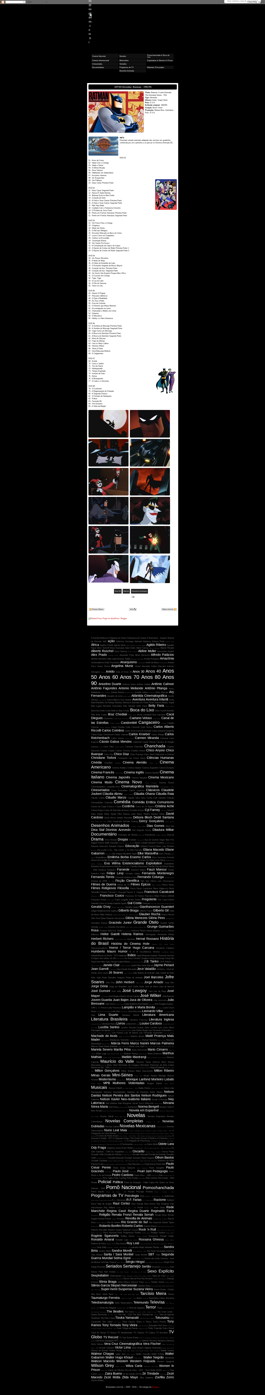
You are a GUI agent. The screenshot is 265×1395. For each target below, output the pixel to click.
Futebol (171, 899)
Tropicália (158, 1328)
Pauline (142, 1164)
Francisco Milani (152, 896)
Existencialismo (133, 863)
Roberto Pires (170, 1226)
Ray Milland (109, 1207)
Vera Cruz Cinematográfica (123, 1343)
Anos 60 (108, 677)
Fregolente (149, 899)
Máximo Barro (159, 1062)
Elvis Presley (165, 853)
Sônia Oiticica (124, 1282)
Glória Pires (157, 918)
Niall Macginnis (124, 1103)
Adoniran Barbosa (142, 641)
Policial (104, 1181)
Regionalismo (94, 1215)
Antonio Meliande (131, 688)
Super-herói (109, 1289)
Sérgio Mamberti (158, 1262)
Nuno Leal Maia (115, 1130)
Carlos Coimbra (113, 730)
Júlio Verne (110, 1004)
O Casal (119, 1133)
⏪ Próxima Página (96, 609)
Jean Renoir (112, 969)
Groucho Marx (143, 927)
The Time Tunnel (112, 1315)
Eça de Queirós (152, 840)
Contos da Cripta (98, 806)
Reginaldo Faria (162, 1211)
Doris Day (141, 835)
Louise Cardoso (151, 1023)
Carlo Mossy (147, 727)
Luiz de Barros (131, 1033)
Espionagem (113, 860)
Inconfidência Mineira (167, 952)
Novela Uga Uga (120, 1116)
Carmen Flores (129, 738)
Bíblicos (114, 710)
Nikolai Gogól (158, 1103)
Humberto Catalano (165, 948)
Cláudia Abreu (112, 794)
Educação (132, 846)
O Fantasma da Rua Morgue (164, 1136)
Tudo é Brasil (168, 1328)
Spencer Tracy (137, 1282)
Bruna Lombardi (144, 714)
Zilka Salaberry (146, 1377)
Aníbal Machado (142, 666)
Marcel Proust (162, 1040)
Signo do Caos (159, 1276)
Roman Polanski (142, 1236)
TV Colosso (138, 1332)
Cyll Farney (164, 810)
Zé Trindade (150, 1373)
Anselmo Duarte (110, 684)
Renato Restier (104, 1218)
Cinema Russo (166, 782)
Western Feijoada (142, 1361)
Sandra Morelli (122, 1250)
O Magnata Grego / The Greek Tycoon (130, 1138)
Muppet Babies (154, 1083)
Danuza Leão (129, 814)
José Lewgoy (134, 990)
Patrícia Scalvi (97, 1164)
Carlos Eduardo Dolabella (163, 731)
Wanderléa (169, 1358)
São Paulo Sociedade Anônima (160, 1251)
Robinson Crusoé (130, 1230)
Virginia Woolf (135, 1351)
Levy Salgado (167, 1011)
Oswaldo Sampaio (132, 1158)
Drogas (123, 839)
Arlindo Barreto (117, 692)
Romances (153, 1236)
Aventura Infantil (157, 699)
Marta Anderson (155, 1053)
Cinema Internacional (100, 60)
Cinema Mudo (101, 782)
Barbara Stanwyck (123, 702)
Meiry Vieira (112, 1065)
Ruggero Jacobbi (111, 1244)
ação (111, 641)
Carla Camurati (132, 727)
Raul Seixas (149, 1204)
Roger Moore (170, 1233)
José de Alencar (166, 986)
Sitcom (126, 1278)
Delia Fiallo (103, 821)
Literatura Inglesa (161, 1019)
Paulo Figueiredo (142, 1168)
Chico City (108, 754)
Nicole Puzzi (138, 1103)
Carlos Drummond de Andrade (138, 731)
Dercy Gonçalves (151, 821)
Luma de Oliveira (169, 1033)
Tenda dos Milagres (108, 1308)
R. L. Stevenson (119, 1200)
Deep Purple (94, 821)
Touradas (98, 1328)
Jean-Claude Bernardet (126, 969)
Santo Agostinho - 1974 (139, 1251)
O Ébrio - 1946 (136, 1136)
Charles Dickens (122, 750)
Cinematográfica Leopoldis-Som (105, 786)
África (95, 645)
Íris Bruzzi (129, 958)
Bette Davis (142, 706)
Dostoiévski (150, 835)
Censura (129, 746)
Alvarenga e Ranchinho (137, 659)
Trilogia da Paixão (130, 1328)
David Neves (110, 817)
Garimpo (146, 903)
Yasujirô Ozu (101, 1374)
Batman (126, 591)
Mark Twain (119, 1054)
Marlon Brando (143, 1054)
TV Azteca (111, 1332)
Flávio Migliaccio (160, 888)
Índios (132, 955)
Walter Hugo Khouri (119, 1357)
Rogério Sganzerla (105, 1235)
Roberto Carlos (132, 1226)
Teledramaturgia (102, 1302)
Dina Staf (97, 830)
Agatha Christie (106, 645)
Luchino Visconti (128, 1027)
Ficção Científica (127, 880)
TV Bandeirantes (124, 1332)
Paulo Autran (150, 1164)
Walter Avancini (130, 1354)
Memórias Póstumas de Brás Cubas (157, 1065)
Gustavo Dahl (106, 930)
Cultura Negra (97, 810)
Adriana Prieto (158, 641)
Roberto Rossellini (99, 1230)
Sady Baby (102, 1247)
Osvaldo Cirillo (97, 1154)
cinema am (153, 763)
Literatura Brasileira (109, 1019)
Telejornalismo (126, 1303)
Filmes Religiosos (103, 888)
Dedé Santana (164, 817)
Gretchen (135, 927)
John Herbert (125, 982)
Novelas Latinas (112, 1126)
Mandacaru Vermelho (119, 1040)
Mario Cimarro (158, 1049)
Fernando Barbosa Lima (126, 877)
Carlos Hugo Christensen (102, 734)
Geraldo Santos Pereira (118, 907)
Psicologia (132, 1195)
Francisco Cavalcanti (159, 892)
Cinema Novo (128, 782)
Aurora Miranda (102, 700)
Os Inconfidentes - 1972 (140, 1148)
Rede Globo (159, 1207)
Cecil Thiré (108, 746)
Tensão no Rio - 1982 (123, 1308)
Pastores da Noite (166, 1160)
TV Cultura (150, 1332)
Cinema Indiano (119, 773)
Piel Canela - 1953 (166, 1178)
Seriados (123, 64)
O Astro (130, 1131)
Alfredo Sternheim (99, 659)
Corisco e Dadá (114, 806)
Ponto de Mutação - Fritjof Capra (139, 1182)
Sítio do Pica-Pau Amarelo (141, 1278)
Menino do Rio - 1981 (100, 1067)
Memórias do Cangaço (129, 1065)
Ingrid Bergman (143, 955)
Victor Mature (138, 1348)
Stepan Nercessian (124, 1285)
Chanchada (154, 746)
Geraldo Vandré (132, 907)
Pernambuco (98, 1178)
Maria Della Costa (123, 1046)
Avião (171, 700)
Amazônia (167, 658)
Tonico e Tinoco (143, 1322)
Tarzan (171, 1294)
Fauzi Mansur (157, 869)
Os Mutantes (167, 1148)
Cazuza (94, 746)
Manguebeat (138, 1040)
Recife (140, 1207)
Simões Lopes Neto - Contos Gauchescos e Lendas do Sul (107, 1279)
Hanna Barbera (153, 930)
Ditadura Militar (163, 830)
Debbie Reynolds (124, 817)
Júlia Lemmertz (160, 1000)
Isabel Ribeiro (124, 961)
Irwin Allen (100, 961)
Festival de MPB (99, 881)
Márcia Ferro (120, 1043)
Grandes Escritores (116, 927)
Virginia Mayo (126, 1351)
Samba (161, 1247)
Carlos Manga (157, 734)
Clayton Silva (134, 798)
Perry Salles (108, 1178)
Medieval (103, 1065)
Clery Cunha (146, 798)
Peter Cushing (120, 1178)
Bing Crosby (124, 710)
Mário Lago (101, 1053)
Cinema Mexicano (161, 777)
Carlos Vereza (117, 738)
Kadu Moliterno (130, 1004)
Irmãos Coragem (141, 958)
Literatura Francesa (138, 1020)
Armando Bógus (129, 692)
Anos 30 (139, 671)
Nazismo (108, 1092)
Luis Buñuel (128, 1030)
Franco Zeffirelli (167, 896)
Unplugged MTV (111, 1340)
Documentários (98, 67)
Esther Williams (134, 860)
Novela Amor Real (108, 1111)
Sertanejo (132, 1266)
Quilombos (169, 1196)
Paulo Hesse (108, 1172)
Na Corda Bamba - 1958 (130, 1088)
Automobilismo (113, 700)
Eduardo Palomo (116, 846)
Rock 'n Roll (147, 1229)
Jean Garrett (99, 969)
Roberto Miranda (161, 1226)
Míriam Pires (138, 1076)
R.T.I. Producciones (147, 1200)
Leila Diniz (115, 1011)
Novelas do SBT (153, 1122)
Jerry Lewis (103, 973)
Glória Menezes (136, 918)
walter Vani (120, 1354)
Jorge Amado (153, 982)
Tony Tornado (111, 1325)
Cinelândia (117, 763)
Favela (171, 870)
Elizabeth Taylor (130, 853)
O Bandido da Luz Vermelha (142, 1131)
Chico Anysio (155, 750)
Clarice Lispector (137, 790)
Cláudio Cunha (97, 798)
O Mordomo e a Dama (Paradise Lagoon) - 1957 (113, 1141)
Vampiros (161, 1340)
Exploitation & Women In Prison (160, 60)
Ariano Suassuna (105, 692)
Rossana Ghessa (151, 1239)
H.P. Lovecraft (127, 931)
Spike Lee (147, 1282)
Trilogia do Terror (142, 1328)
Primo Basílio (97, 1191)
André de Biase (152, 662)
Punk (142, 1196)
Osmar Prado (168, 1151)
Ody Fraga (98, 1147)
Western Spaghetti (165, 1361)
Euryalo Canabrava (97, 864)
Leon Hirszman (134, 1011)
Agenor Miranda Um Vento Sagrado (136, 645)
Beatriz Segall (168, 702)
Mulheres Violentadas (129, 1083)
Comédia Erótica (144, 802)
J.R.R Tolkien (165, 961)
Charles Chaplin (107, 750)
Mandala (132, 1040)
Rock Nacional (109, 1232)
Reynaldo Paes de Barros (160, 1219)
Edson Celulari (141, 843)
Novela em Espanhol (143, 1110)
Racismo (160, 1199)
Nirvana (168, 1103)
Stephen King (144, 1286)
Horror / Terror (120, 947)
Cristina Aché (164, 806)
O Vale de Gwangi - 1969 (140, 1144)
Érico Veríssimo (159, 857)
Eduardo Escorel (169, 843)
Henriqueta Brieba (165, 934)
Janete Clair (111, 965)
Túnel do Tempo (98, 1332)
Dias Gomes (155, 826)
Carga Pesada (117, 727)
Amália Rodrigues (151, 659)
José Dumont (100, 991)
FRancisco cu (95, 896)
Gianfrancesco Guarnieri (157, 906)
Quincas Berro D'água (97, 1200)
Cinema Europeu (166, 768)
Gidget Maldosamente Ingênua (104, 911)
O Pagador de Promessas (138, 1141)
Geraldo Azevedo (169, 903)
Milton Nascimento (144, 1071)
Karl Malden (143, 1004)
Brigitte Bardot (132, 715)
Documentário (104, 834)
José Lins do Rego (157, 991)
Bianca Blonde (170, 706)
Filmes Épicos (140, 884)
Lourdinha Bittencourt (168, 1024)
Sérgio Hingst (135, 1262)
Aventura (138, 699)
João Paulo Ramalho (106, 977)
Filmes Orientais (156, 885)
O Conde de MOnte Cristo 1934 (154, 1133)
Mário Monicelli (111, 1054)
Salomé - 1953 (127, 1247)
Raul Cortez (121, 1203)
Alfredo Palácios (162, 654)
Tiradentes (95, 1318)
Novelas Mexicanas (137, 1126)
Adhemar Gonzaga (124, 641)
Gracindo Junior (120, 922)
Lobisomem (131, 1024)
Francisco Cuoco (112, 895)
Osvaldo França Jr (127, 1154)
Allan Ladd (111, 659)
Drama (97, 839)
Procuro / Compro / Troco (164, 1192)
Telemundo (141, 1302)
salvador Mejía (137, 1247)
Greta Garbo (129, 927)
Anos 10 (119, 672)
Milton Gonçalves (107, 1070)
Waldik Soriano (167, 1350)
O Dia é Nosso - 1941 (125, 1136)
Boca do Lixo (142, 710)
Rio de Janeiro (113, 1222)
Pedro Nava (155, 1175)
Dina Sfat (170, 826)
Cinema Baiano (134, 768)
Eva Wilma (112, 863)
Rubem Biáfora (169, 1240)
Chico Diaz (121, 754)
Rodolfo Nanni (146, 1233)
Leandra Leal (100, 1011)
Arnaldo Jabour (141, 692)
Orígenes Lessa (114, 1148)
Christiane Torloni (103, 758)
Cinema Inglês (134, 772)
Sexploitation (100, 1275)
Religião (104, 1214)
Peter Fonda (132, 1178)
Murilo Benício (169, 1083)
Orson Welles (127, 1148)
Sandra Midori (105, 1251)
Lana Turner (159, 1008)
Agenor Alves (120, 645)
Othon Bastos (164, 1157)
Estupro (142, 860)
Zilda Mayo (130, 1377)
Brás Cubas (101, 714)
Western (122, 1361)
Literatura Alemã (130, 1015)
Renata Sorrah (143, 1214)
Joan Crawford (128, 973)
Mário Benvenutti (139, 1050)
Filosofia (123, 888)
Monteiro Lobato (162, 1079)
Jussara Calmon (119, 1004)
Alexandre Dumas (113, 655)
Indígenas (122, 955)
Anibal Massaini (158, 666)
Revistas (121, 1218)
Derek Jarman (169, 821)
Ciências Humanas (160, 758)
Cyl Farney (152, 810)
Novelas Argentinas (156, 1116)
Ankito (110, 671)
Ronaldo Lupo (122, 1240)
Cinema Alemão (135, 762)
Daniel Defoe (103, 814)
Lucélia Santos (108, 1027)
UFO (140, 1338)
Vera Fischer (152, 1343)
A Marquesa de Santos (136, 638)
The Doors (129, 1312)
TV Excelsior (162, 1332)
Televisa (157, 1302)
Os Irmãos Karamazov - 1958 (155, 1148)
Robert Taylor (168, 1222)
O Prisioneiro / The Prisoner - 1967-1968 (162, 1141)
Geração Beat (160, 903)
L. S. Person (101, 1007)
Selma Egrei (122, 1258)
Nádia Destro (144, 1088)
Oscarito (138, 1151)
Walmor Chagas (102, 1353)
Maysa (171, 1062)
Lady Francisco (114, 1007)
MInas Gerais (101, 1075)
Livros (120, 1023)
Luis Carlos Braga (140, 1030)
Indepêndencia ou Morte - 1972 (104, 955)
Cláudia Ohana (144, 794)
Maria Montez (149, 1046)
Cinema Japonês (118, 777)
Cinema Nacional (99, 56)
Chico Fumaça (136, 754)
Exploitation (154, 863)
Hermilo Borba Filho (120, 939)
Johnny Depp (139, 983)
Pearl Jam (144, 1171)
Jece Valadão (146, 969)
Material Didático (116, 1057)
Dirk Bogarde (138, 830)
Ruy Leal (133, 1243)
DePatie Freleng (130, 821)
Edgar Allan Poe (167, 840)
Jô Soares (116, 972)
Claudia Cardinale (128, 794)
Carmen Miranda (147, 738)
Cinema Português (151, 783)
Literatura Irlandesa (96, 1024)
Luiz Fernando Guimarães (151, 1033)
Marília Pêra (122, 1049)
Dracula (170, 835)
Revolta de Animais (138, 1218)
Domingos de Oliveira (127, 835)
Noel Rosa (113, 1107)
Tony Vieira (129, 1325)
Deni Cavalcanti (114, 821)
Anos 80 (150, 677)
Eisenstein (94, 850)
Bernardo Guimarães (112, 706)
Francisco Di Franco (134, 896)
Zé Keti (138, 1374)
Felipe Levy (115, 873)
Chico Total (148, 754)
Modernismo (107, 1079)
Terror (150, 1307)
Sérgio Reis (169, 1262)
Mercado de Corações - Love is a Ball (120, 1067)
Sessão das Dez (164, 1267)
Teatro (139, 1298)
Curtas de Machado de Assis (116, 810)
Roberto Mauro (150, 1226)
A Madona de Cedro (117, 638)
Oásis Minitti (152, 1144)
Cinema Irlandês (152, 773)
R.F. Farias (133, 1199)
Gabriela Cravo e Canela (102, 903)
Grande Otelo (146, 922)
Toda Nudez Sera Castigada (147, 1318)
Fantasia (102, 870)
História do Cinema (126, 943)
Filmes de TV (123, 885)
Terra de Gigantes (137, 1308)
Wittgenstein (147, 1366)
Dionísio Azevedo (118, 830)
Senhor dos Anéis (152, 1258)
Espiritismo (124, 860)
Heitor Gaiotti (110, 934)
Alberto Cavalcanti (154, 648)
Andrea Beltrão (163, 662)
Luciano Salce (143, 1027)
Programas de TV (127, 67)
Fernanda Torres (102, 877)
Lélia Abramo (124, 1011)
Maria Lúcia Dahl (136, 1046)
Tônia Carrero (128, 1322)
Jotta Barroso (168, 996)
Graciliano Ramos (99, 923)
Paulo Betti (160, 1164)
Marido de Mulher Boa (167, 1046)
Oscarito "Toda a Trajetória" (153, 1152)
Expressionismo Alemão (110, 866)
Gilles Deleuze (106, 914)
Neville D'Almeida (159, 1099)
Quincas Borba (107, 1200)
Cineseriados (97, 64)
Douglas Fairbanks (161, 835)
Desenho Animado (127, 71)
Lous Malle (94, 1027)
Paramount (154, 1161)
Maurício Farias (143, 1062)
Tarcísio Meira (153, 1293)
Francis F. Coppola (135, 892)
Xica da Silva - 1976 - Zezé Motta (140, 1370)
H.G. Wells (117, 930)
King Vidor (151, 1004)
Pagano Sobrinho (113, 1161)
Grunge (152, 926)
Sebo (158, 1254)
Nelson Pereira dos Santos (121, 1095)
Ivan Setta (141, 962)
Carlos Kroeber (139, 734)
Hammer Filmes (138, 930)
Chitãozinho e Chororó (164, 754)
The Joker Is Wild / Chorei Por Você (146, 1312)
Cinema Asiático (119, 768)
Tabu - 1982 (119, 1294)
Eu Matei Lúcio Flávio (155, 860)
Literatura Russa (109, 1024)
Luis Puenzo (117, 1033)
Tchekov (123, 1298)
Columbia (108, 802)
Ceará (100, 747)
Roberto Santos (115, 1230)
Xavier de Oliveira (116, 1370)
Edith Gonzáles (112, 843)
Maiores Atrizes (138, 1036)
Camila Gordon (157, 718)
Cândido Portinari (115, 723)
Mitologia (162, 1075)
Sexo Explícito (160, 1271)
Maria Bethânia (110, 1046)
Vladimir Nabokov (144, 1351)
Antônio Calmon (162, 684)
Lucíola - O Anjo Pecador (118, 1030)
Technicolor (145, 1298)
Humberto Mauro (103, 951)
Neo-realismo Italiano (136, 1099)
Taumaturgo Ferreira (105, 1298)
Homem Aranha (169, 944)
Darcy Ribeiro (143, 814)
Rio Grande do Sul (134, 1222)
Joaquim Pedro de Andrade (130, 977)
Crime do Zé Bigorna (145, 806)
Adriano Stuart (170, 641)
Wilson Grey (102, 1365)
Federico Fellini (98, 873)
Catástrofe (137, 742)
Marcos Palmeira (162, 1043)
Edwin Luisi (161, 846)
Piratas (94, 1182)
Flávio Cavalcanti (144, 888)
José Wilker (150, 995)
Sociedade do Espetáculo (159, 1279)
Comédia (122, 802)
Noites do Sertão (123, 1107)
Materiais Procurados (155, 67)
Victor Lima (123, 1347)
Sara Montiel (97, 1254)
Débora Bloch (142, 817)
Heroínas (131, 939)
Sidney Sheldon (147, 1276)
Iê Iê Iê (134, 952)
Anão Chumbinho (112, 662)
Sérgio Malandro (149, 1262)
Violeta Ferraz (115, 1350)
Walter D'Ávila (157, 1354)
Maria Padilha (157, 1046)
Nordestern (133, 1107)
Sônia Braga (107, 1281)
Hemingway (150, 934)
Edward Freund (147, 846)
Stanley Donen (157, 1282)
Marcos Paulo (97, 1046)
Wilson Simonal (120, 1366)
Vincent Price (170, 1348)
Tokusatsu (162, 1317)
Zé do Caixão (129, 1374)
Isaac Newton (112, 961)
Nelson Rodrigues (154, 1095)
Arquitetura (152, 692)
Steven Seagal (154, 1286)
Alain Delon (130, 648)
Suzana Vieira (143, 1289)
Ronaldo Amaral (102, 1239)
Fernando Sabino (169, 877)
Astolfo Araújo (127, 696)
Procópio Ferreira (144, 1191)
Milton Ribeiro (164, 1070)
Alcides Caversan (132, 651)
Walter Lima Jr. (138, 1358)
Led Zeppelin (107, 1011)
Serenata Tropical (108, 1262)
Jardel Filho (136, 965)
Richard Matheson (102, 1222)
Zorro (170, 1377)
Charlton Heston (138, 750)
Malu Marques (105, 1040)
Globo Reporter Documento (113, 918)
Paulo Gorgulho (156, 1168)
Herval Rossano (147, 938)
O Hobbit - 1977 (105, 1138)
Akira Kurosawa (117, 648)
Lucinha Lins (156, 1027)
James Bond (99, 965)
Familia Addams (125, 866)
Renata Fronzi (122, 1214)
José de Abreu (151, 986)
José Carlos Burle (136, 986)
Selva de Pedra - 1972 (138, 1258)
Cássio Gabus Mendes (115, 741)
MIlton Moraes (127, 1071)
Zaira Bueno (113, 1373)
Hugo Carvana (143, 947)
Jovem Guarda (101, 1000)
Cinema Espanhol (150, 768)
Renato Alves (161, 1215)
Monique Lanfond (138, 1079)
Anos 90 (118, 591)
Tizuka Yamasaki (127, 1317)
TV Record (110, 1337)
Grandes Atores (103, 927)
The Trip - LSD (125, 1314)
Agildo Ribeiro (156, 645)
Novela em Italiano (164, 1111)
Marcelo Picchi (106, 1044)
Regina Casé (116, 1211)
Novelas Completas (124, 1121)
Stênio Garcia (100, 1285)
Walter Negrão (153, 1357)
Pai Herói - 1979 (123, 1161)
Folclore (103, 892)
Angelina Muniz (122, 666)
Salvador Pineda (152, 1247)
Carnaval (164, 738)
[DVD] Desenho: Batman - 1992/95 (133, 87)
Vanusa (100, 1344)
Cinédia (96, 762)
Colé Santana (159, 798)
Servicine (156, 1267)
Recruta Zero (149, 1208)
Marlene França (131, 1053)
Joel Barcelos (153, 977)
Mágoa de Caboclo (124, 1036)
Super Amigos (162, 1286)
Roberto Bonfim (110, 1226)
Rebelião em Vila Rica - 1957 (126, 1208)
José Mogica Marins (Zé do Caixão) (123, 996)
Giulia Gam (125, 915)
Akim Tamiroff (103, 648)
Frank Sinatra (135, 899)
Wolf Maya (155, 1366)
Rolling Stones (128, 1236)
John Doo (110, 982)
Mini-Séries (122, 1075)
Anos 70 (129, 677)
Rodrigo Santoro (158, 1232)
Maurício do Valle (117, 1061)
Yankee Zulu (165, 1370)
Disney (148, 830)
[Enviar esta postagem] (132, 597)
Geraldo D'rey (101, 906)
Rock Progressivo (125, 1232)
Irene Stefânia (120, 958)
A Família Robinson (99, 638)
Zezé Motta (112, 1377)
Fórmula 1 (112, 892)
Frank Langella (121, 899)
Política (118, 1182)
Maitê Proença (155, 1036)
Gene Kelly (153, 903)
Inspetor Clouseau (158, 955)
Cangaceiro (149, 722)
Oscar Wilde (128, 1152)
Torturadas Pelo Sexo (158, 1325)
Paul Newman (134, 1164)
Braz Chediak (117, 714)
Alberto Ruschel (102, 651)
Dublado (132, 840)
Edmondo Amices (124, 843)
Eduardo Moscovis (99, 846)
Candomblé (129, 722)
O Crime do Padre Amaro (107, 1136)
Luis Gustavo (107, 1033)
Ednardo (132, 843)
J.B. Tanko (151, 961)
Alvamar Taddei (123, 659)
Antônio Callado (143, 684)
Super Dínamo (170, 1286)
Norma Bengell (148, 1106)
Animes (103, 672)
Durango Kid (140, 840)
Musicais (99, 1087)
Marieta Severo (101, 1049)
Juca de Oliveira (141, 1000)
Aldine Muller (147, 651)
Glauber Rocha (149, 914)
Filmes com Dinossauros (162, 881)
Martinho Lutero (107, 1057)
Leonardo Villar (152, 1011)
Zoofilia (160, 1377)
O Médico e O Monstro (157, 1138)
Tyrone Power (133, 1337)
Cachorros (108, 718)
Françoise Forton (98, 899)
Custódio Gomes (136, 810)
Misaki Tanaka (150, 1075)
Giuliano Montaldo (133, 915)
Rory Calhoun (133, 1240)
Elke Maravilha (148, 853)
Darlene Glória (157, 814)
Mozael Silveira (96, 1083)
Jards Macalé (147, 965)
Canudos (163, 723)
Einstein (170, 846)
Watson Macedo (103, 1361)
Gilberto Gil (161, 910)
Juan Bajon (121, 1000)
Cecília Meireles (119, 747)
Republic (114, 1219)
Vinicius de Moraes (99, 1350)
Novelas (123, 56)
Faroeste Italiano (138, 870)
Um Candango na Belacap (149, 1338)
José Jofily (116, 991)
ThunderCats (147, 1314)
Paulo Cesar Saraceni (124, 1168)
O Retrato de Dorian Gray (113, 1144)
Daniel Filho (116, 814)
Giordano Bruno (117, 915)
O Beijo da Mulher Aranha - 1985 (161, 1131)
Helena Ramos (132, 934)
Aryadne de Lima (114, 696)
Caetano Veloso (141, 718)
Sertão (146, 1266)
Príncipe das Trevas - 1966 (116, 1192)
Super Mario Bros (96, 1289)
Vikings (164, 1348)
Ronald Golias (167, 1236)
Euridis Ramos (170, 860)
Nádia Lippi (154, 1088)
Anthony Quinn (129, 684)
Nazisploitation (119, 1092)
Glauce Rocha (167, 914)
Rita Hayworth (155, 1222)
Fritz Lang (162, 899)
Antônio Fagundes (104, 688)
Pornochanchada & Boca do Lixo (158, 56)
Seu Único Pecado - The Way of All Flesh (131, 1272)
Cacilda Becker (117, 718)
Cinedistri (108, 763)
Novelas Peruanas (161, 1127)
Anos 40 (153, 671)
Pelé (161, 1175)
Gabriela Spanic (120, 903)
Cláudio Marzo (116, 797)
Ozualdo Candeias (99, 1160)
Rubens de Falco (98, 1243)
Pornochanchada (158, 1187)
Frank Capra (110, 900)
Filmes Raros (168, 885)
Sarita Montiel (141, 1254)
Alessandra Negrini (165, 651)
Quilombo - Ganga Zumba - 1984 (154, 1196)
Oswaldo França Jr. (101, 1158)
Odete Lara (166, 1144)
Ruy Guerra (121, 1243)
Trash (119, 1328)
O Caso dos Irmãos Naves (136, 1133)
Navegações (96, 1092)
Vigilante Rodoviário (152, 1348)
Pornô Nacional (123, 1187)
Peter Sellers (141, 1178)
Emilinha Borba (118, 857)
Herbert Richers (102, 938)
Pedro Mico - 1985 (142, 1175)
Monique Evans (121, 1080)
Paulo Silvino (133, 1172)
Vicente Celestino (106, 1348)
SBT (151, 1254)
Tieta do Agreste (166, 1314)
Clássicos (153, 790)
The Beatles (115, 1311)
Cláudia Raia (165, 794)
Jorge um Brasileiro (118, 986)
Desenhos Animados (139, 591)
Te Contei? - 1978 (131, 1298)
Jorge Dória (99, 986)
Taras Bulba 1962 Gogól (131, 1294)
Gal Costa (134, 903)
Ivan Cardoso (134, 962)
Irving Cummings (156, 958)
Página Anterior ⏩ (169, 609)
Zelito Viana (163, 1374)
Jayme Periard (164, 965)
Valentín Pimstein (149, 1340)
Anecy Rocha (103, 666)
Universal (100, 1340)
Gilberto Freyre (145, 911)
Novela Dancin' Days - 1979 (121, 1111)
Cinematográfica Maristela (139, 786)
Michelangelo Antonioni (144, 1067)
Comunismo (165, 802)
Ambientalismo (97, 662)
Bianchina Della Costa (100, 710)
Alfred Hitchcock (142, 655)
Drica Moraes (111, 840)
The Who (137, 1314)
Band (93, 702)
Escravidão (103, 860)
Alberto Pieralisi (167, 648)
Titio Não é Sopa (108, 1318)
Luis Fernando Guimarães (159, 1030)
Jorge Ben (169, 982)
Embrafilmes (101, 857)
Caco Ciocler (125, 718)
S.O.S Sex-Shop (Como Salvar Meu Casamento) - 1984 (155, 1244)
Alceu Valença (120, 651)
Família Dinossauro (139, 866)
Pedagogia (160, 1171)
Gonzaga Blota (170, 918)
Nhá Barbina (111, 1103)
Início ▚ (132, 609)
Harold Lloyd (164, 931)
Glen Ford (95, 918)
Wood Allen (104, 1370)
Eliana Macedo (153, 849)
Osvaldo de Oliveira (112, 1154)
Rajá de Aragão (104, 1204)
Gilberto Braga (128, 910)
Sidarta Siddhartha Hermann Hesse (132, 1276)
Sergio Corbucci (121, 1262)
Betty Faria (156, 705)
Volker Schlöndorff (155, 1351)
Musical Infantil (115, 1088)
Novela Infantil (106, 1116)
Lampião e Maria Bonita (138, 1007)
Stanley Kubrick (169, 1282)
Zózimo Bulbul (97, 1380)
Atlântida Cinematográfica (149, 695)
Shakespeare (115, 1276)
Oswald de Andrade (157, 1154)
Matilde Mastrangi (134, 1057)
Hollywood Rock (157, 944)
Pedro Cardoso (122, 1175)
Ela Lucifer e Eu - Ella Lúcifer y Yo (113, 850)
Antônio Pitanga (156, 688)
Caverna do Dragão (165, 742)
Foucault (122, 892)
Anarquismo (128, 662)
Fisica (132, 888)
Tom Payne (117, 1322)
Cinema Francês (102, 772)
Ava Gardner (126, 700)
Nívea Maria (99, 1106)
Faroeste (123, 869)
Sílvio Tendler (170, 1276)
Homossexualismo (99, 948)
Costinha (128, 806)
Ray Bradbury (163, 1204)
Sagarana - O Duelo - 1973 (114, 1247)
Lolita (138, 1024)
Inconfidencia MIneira (149, 952)
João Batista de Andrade (144, 973)
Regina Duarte (138, 1211)
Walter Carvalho (143, 1354)
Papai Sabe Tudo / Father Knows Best (139, 1161)
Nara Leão (169, 1088)
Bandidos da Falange (105, 702)
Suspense (125, 1289)
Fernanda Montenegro (158, 873)
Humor (123, 951)
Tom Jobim (107, 1322)
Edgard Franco (97, 843)
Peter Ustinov (151, 1178)
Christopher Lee (124, 758)
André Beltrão (141, 662)
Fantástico (111, 870)
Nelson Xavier (110, 1099)
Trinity (150, 1328)
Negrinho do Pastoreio (137, 1092)
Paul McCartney (123, 1164)
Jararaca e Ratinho (125, 965)
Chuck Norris (139, 758)
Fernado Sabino (133, 873)
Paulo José (120, 1171)
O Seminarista (126, 1144)
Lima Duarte (108, 1014)
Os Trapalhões (117, 1151)
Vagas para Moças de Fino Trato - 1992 (130, 1341)
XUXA (159, 1370)
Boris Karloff (160, 710)
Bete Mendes (129, 706)
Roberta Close (95, 1226)
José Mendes (104, 996)
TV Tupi (122, 1337)
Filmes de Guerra (103, 884)
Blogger (155, 1387)
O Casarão (125, 1133)
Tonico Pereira (159, 1322)
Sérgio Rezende (98, 1267)
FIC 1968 (111, 881)
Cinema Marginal (139, 777)
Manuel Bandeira (149, 1040)
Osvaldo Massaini (140, 1154)
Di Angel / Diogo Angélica (138, 826)
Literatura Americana (158, 1014)
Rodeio (138, 1232)
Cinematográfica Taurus (167, 787)
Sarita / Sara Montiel (118, 1254)
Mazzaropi (95, 1065)
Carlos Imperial (121, 734)
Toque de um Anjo (143, 1325)
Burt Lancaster (158, 714)
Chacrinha (138, 746)
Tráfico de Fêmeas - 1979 (109, 1328)
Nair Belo (161, 1088)
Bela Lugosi (96, 706)
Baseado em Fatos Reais (143, 702)
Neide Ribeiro (156, 1092)
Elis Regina (117, 853)
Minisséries (124, 60)
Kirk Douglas (160, 1004)
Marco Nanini (139, 1043)
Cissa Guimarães (119, 790)
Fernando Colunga (150, 877)
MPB (106, 1083)
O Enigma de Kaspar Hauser (148, 1136)
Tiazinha (156, 1315)
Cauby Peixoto (149, 742)
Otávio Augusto (147, 1158)
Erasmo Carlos (140, 857)
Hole (146, 943)
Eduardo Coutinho (156, 843)
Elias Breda (108, 854)
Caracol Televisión (105, 727)
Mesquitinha (134, 1067)
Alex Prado (99, 654)
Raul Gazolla (137, 1204)
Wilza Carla (134, 1366)
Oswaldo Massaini (116, 1158)
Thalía (159, 1308)
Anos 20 (128, 672)
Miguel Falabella (157, 1067)
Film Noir (145, 881)
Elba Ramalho (136, 850)
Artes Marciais (162, 692)
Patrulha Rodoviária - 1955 (111, 1164)
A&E (105, 641)
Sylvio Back (107, 1294)
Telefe (117, 1303)
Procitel (131, 1191)
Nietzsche (149, 1103)
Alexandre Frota (127, 655)
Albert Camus (142, 648)
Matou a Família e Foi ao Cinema (156, 1057)
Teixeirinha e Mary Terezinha (161, 1298)
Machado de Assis (104, 1036)
